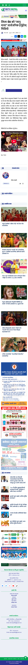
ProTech (17, 663)
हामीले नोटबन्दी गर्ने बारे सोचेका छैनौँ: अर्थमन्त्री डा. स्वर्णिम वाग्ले (18, 505)
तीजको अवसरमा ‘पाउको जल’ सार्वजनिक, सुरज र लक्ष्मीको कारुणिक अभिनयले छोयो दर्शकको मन (13, 252)
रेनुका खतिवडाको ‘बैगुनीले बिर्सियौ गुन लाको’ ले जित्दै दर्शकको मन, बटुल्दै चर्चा (12, 303)
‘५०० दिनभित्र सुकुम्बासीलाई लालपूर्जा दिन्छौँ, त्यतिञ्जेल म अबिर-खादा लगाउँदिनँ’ (17, 489)
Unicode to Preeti (12, 658)
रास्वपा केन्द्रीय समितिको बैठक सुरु (18, 514)
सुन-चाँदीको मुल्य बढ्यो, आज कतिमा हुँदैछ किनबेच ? (17, 522)
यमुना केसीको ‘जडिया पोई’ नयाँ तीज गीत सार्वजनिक (13, 225)
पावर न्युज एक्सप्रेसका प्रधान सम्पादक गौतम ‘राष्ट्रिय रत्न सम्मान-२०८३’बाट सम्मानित (13, 277)
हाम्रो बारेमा (22, 658)
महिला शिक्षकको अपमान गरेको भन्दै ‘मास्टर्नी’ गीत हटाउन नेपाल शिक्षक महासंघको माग (11, 330)
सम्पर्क (18, 658)
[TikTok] (9, 5)
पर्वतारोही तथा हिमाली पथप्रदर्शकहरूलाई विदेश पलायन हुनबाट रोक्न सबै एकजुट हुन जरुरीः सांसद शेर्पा (17, 480)
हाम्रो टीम (5, 658)
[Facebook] (3, 5)
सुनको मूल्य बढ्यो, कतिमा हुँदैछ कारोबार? (18, 497)
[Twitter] (20, 184)
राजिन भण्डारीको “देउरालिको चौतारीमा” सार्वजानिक (13, 355)
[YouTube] (6, 5)
